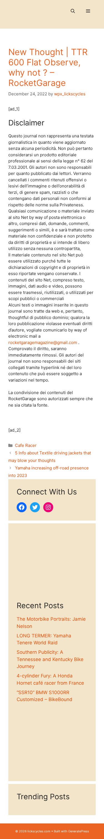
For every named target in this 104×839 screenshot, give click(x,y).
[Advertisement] (52, 566)
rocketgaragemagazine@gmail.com (42, 342)
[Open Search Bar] (72, 11)
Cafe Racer (26, 445)
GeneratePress (78, 831)
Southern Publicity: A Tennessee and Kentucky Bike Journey (50, 659)
